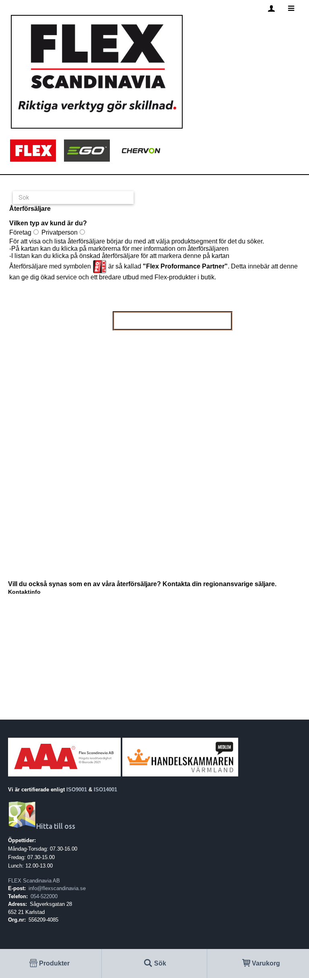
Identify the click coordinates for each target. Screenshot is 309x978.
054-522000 (44, 896)
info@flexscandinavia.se (57, 888)
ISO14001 (105, 790)
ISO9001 (76, 790)
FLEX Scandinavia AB (34, 881)
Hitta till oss (55, 826)
